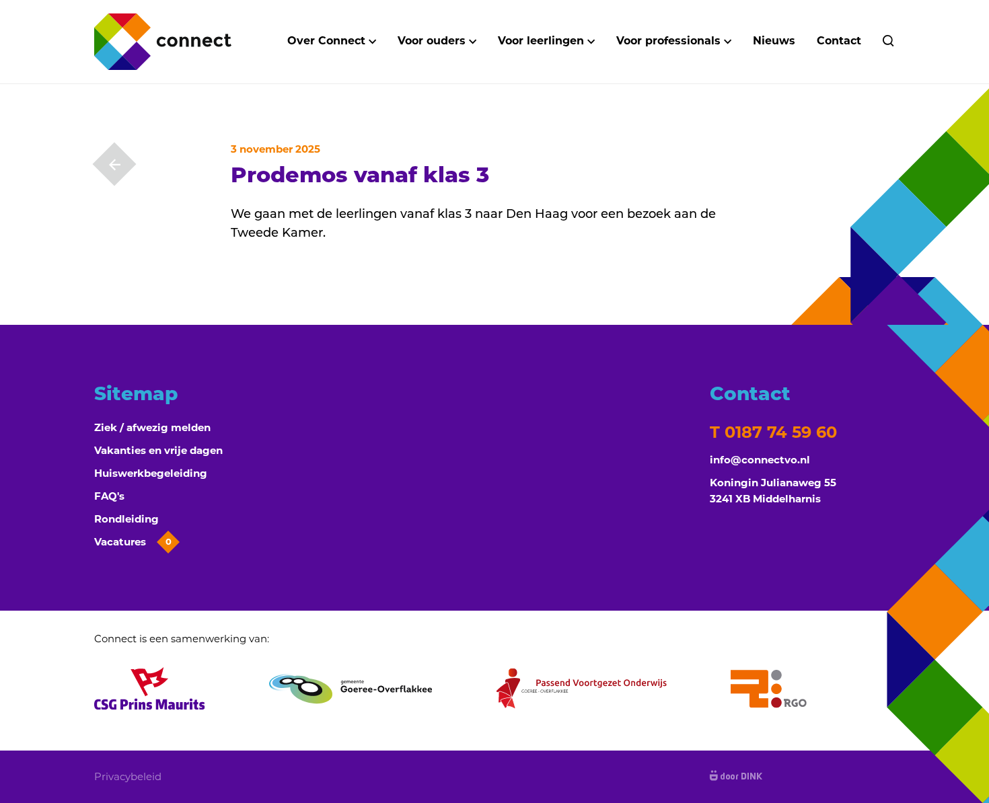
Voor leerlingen (541, 40)
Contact (839, 40)
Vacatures (133, 541)
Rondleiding (126, 518)
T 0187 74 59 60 (773, 432)
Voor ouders (432, 40)
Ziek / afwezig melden (152, 427)
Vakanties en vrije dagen (158, 450)
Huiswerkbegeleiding (150, 473)
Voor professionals (668, 40)
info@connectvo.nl (760, 459)
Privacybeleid (127, 776)
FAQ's (109, 496)
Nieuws (774, 40)
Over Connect (326, 40)
